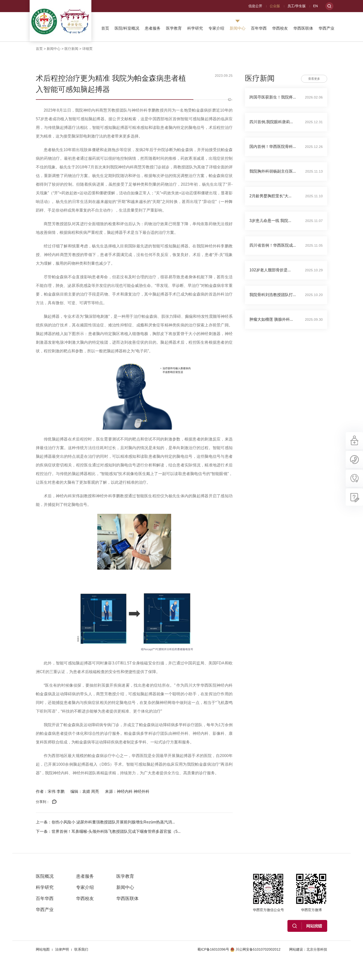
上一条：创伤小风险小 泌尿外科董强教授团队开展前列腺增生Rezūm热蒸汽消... (105, 822)
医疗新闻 (71, 49)
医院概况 (45, 876)
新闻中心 (237, 28)
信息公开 (255, 6)
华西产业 (326, 28)
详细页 (87, 49)
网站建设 (296, 949)
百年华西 (259, 28)
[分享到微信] (54, 802)
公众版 (275, 6)
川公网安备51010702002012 (258, 949)
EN (315, 6)
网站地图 (43, 949)
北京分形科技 (316, 949)
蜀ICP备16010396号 (213, 949)
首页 (105, 28)
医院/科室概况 (127, 28)
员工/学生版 (296, 6)
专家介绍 (216, 28)
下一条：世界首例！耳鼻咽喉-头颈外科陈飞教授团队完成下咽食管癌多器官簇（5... (108, 831)
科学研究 (195, 28)
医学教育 (174, 28)
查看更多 (314, 78)
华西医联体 (303, 28)
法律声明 (62, 949)
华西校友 (280, 28)
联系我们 (81, 949)
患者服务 (153, 28)
